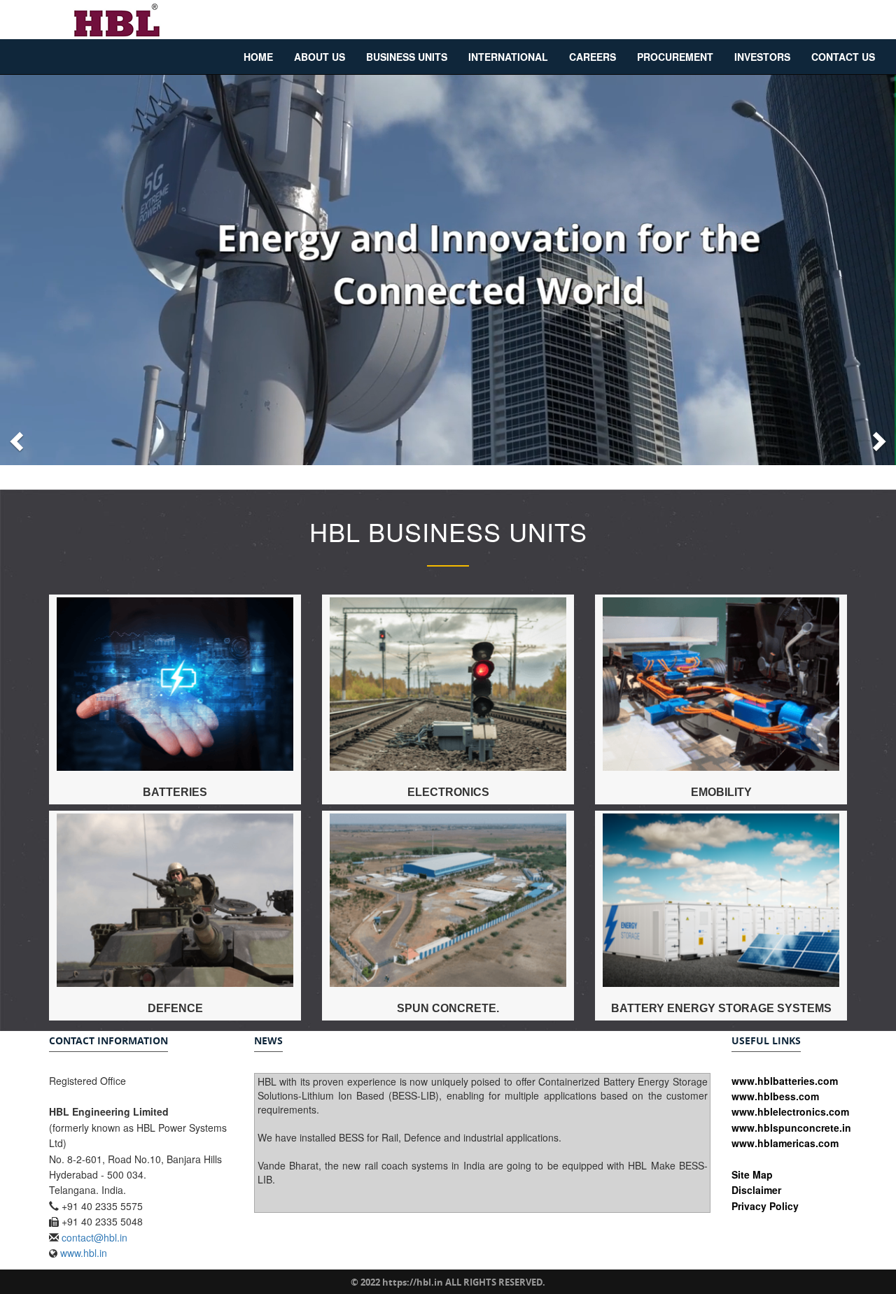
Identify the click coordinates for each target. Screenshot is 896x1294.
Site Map (752, 1174)
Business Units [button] (406, 57)
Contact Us (843, 57)
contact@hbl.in (94, 1237)
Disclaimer (756, 1190)
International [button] (508, 57)
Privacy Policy (765, 1206)
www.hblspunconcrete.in (791, 1128)
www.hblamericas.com (785, 1143)
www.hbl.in (83, 1253)
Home (258, 57)
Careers (592, 57)
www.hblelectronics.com (790, 1111)
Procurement (675, 57)
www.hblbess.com (775, 1096)
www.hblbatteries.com (785, 1081)
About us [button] (319, 57)
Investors (762, 57)
